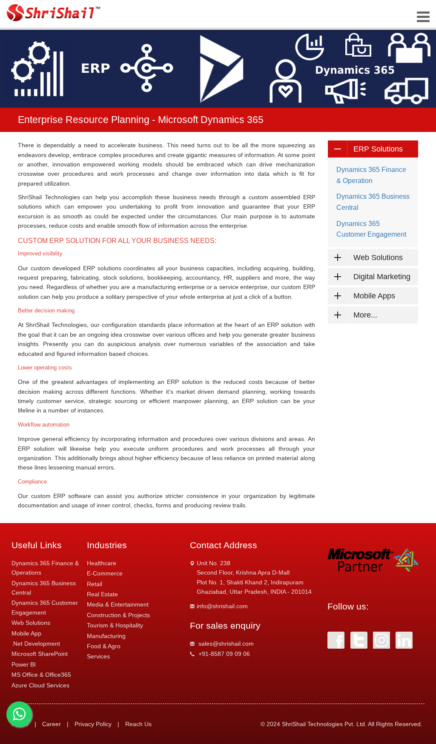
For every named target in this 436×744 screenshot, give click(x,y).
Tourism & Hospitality (115, 625)
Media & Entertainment (118, 604)
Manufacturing (106, 635)
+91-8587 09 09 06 (224, 653)
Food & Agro (103, 646)
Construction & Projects (118, 615)
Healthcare (101, 563)
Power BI (23, 664)
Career (51, 724)
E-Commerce (105, 573)
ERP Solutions (378, 149)
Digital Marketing (381, 276)
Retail (94, 584)
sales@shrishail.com (226, 643)
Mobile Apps (374, 296)
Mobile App (26, 633)
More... (365, 315)
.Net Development (35, 643)
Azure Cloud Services (40, 685)
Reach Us (138, 724)
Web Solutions (378, 257)
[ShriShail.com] (54, 12)
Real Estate (102, 594)
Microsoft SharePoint (39, 653)
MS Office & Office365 (41, 674)
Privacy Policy (93, 724)
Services (98, 656)
